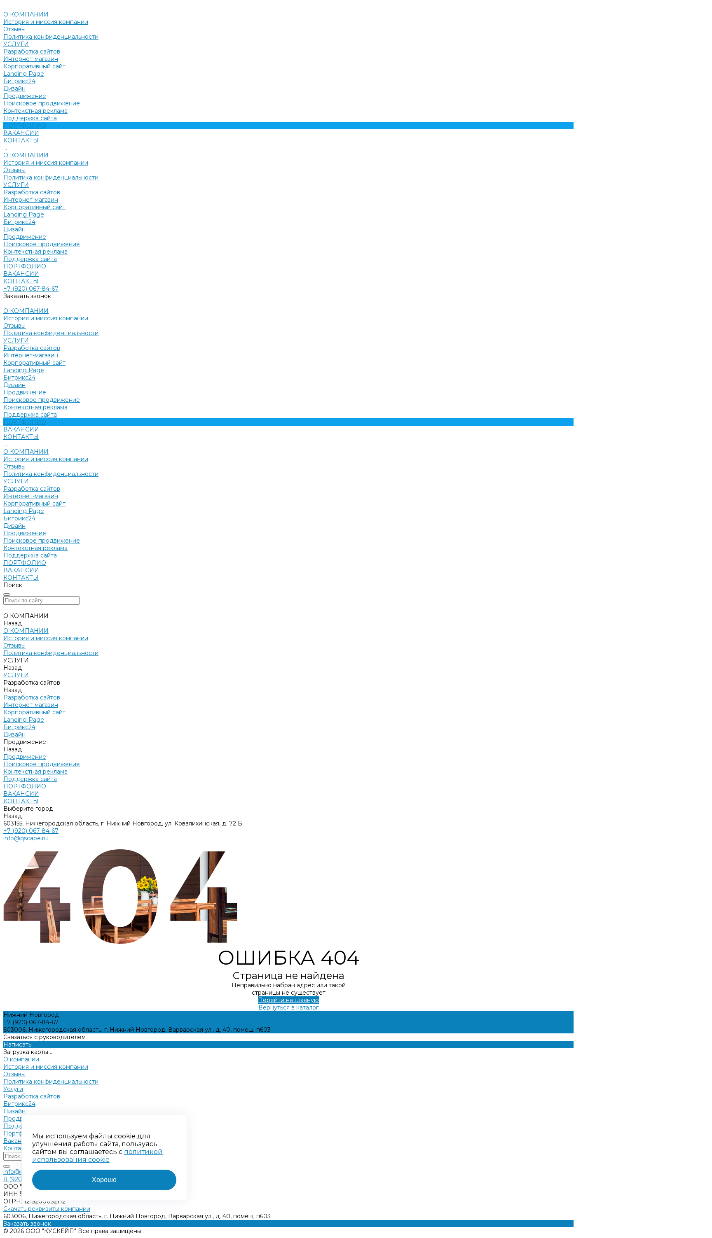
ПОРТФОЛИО (24, 266)
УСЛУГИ (16, 185)
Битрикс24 (19, 81)
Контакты (17, 1148)
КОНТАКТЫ (21, 281)
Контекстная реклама (35, 110)
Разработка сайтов (31, 51)
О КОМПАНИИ (26, 155)
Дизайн (14, 88)
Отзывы (14, 29)
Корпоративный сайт (34, 66)
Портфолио (20, 1133)
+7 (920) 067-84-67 (31, 288)
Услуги (13, 1089)
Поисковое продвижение (41, 103)
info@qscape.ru (25, 838)
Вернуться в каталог (288, 1007)
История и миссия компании (45, 22)
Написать (17, 1044)
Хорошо (104, 1179)
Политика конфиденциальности (50, 36)
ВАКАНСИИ (21, 273)
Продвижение (24, 96)
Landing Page (23, 73)
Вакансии (17, 1141)
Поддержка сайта (30, 118)
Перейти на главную (288, 1000)
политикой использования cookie (97, 1155)
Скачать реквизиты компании (46, 1208)
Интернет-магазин (30, 59)
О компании (21, 1059)
